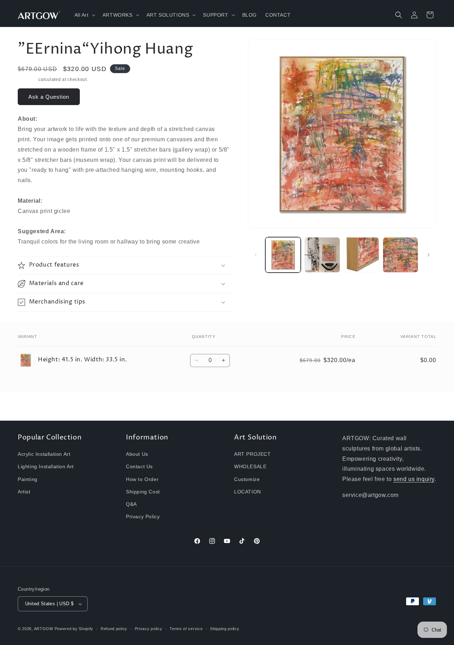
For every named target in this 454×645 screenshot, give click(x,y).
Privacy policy (148, 629)
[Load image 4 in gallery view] (400, 255)
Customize (247, 479)
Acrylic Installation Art (44, 454)
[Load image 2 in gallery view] (322, 255)
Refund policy (114, 629)
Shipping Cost (143, 491)
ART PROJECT (252, 454)
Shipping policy (224, 629)
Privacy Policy (143, 516)
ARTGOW (44, 629)
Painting (28, 479)
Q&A (131, 504)
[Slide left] (256, 255)
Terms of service (186, 629)
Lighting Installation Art (46, 466)
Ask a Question (48, 97)
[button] (84, 14)
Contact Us (139, 466)
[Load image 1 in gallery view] (283, 255)
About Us (137, 454)
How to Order (142, 479)
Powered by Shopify (74, 629)
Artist (24, 491)
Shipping (27, 79)
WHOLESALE (250, 466)
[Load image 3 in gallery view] (361, 255)
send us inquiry (413, 479)
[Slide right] (428, 255)
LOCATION (247, 491)
